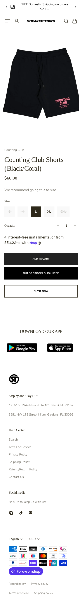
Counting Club (14, 150)
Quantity (9, 225)
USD (32, 539)
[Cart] (74, 21)
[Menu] (7, 21)
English (14, 539)
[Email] (30, 513)
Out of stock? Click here (41, 273)
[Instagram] (11, 513)
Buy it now (41, 291)
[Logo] (41, 21)
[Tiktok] (21, 513)
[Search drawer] (66, 21)
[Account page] (16, 21)
